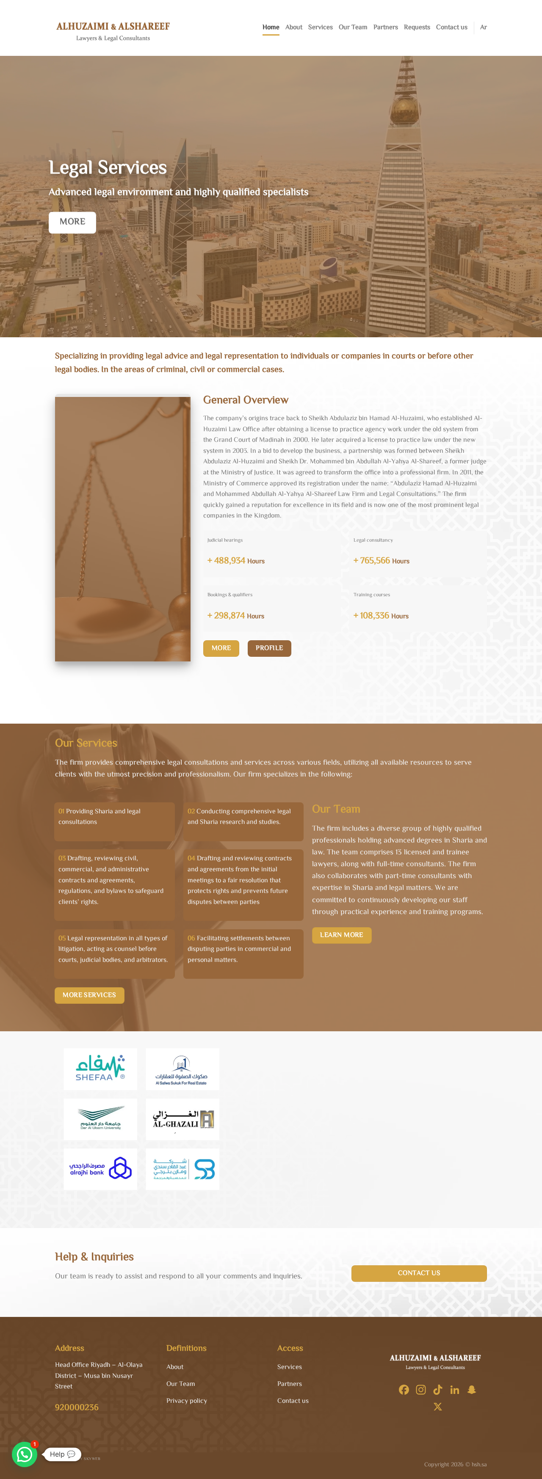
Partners (385, 27)
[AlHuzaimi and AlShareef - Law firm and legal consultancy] (116, 28)
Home (271, 27)
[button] (24, 1454)
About (293, 27)
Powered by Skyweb (78, 1459)
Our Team (353, 27)
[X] (437, 1408)
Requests (417, 27)
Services (320, 27)
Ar (483, 27)
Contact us (451, 27)
